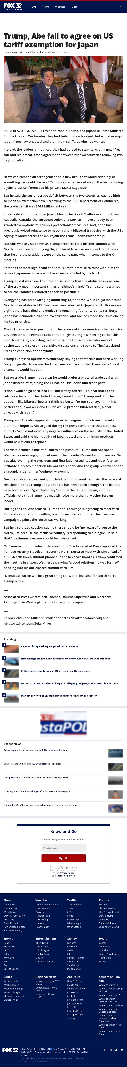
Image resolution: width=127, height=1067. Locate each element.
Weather (41, 900)
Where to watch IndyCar (111, 1005)
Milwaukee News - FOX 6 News (47, 982)
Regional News (45, 977)
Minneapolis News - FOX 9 (45, 995)
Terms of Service (66, 875)
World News (10, 912)
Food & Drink (42, 954)
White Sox (9, 957)
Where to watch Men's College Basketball (110, 1010)
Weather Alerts (42, 908)
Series (8, 977)
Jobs (69, 954)
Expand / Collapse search (121, 6)
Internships (72, 1007)
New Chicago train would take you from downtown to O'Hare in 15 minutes (65, 658)
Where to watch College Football (111, 990)
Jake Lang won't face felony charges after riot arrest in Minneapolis (37, 791)
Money (72, 938)
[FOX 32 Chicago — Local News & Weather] (14, 6)
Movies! (39, 957)
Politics (104, 900)
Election (103, 904)
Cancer (102, 942)
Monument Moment (14, 996)
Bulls (6, 950)
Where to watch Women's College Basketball (107, 1018)
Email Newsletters (76, 988)
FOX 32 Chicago (11, 52)
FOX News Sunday (13, 930)
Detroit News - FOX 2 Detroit (46, 989)
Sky (5, 965)
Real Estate (73, 961)
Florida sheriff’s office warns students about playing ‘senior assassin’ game (40, 805)
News (7, 900)
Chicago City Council (109, 926)
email (122, 1050)
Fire (5, 961)
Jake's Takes (41, 942)
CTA (69, 912)
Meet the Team (75, 999)
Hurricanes (40, 923)
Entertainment (45, 938)
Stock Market (74, 968)
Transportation (74, 904)
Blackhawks (9, 946)
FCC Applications (75, 1014)
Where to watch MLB (109, 995)
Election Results (107, 908)
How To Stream (75, 981)
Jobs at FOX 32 (74, 1003)
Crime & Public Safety (14, 915)
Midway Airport (74, 923)
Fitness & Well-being (109, 954)
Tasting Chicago (12, 992)
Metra (70, 915)
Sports (8, 938)
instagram (110, 1050)
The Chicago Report (109, 912)
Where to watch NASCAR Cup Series (109, 1000)
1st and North (11, 981)
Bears (7, 942)
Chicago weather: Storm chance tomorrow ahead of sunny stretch (36, 777)
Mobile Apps (73, 984)
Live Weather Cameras (46, 904)
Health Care (105, 957)
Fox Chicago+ (42, 950)
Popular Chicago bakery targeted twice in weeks (49, 646)
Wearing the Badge (13, 988)
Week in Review (11, 984)
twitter (116, 1050)
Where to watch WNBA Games (110, 1026)
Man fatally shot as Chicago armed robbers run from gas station (59, 695)
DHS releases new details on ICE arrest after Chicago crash (55, 671)
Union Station (74, 926)
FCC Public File (74, 1010)
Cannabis (103, 950)
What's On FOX (43, 946)
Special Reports (11, 923)
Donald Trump (106, 915)
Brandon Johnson (107, 923)
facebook (104, 1050)
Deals (70, 950)
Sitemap (71, 1018)
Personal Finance (75, 957)
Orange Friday (11, 999)
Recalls (102, 961)
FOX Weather (42, 926)
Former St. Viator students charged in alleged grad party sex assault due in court (69, 683)
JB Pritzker (104, 919)
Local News (9, 904)
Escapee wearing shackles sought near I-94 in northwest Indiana (35, 750)
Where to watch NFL (109, 984)
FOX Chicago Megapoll (15, 926)
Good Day (9, 919)
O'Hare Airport (74, 919)
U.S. (22, 52)
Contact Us (72, 992)
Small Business (74, 965)
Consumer (72, 946)
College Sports (11, 968)
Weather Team (42, 915)
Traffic (71, 900)
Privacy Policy (67, 872)
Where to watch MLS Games (109, 1032)
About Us (73, 977)
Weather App (41, 919)
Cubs (6, 954)
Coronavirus (105, 946)
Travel (70, 908)
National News (11, 908)
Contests (71, 996)
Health (103, 938)
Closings (39, 912)
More (74, 6)
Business (71, 942)
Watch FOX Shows (44, 961)
